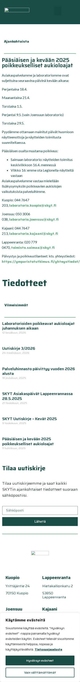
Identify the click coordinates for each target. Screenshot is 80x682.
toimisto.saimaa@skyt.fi (33, 247)
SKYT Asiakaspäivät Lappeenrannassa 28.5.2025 (37, 396)
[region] (40, 647)
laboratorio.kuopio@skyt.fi (32, 205)
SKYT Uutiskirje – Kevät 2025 (29, 419)
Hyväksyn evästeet (40, 660)
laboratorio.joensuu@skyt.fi (34, 219)
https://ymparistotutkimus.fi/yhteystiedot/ (41, 261)
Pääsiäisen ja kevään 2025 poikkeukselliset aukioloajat (28, 441)
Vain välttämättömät (40, 672)
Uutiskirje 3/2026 (18, 348)
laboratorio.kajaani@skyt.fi (33, 233)
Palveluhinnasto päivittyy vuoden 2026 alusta (38, 371)
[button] (58, 11)
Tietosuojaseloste (48, 649)
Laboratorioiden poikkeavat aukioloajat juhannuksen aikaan (38, 326)
